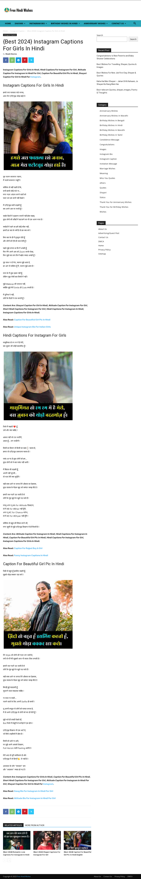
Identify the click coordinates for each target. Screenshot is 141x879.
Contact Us (118, 23)
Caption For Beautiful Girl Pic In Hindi (32, 319)
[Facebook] (6, 60)
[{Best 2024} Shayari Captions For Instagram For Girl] (47, 840)
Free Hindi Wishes (24, 876)
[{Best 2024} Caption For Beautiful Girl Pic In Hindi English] (77, 840)
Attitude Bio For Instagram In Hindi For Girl (35, 798)
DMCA (101, 241)
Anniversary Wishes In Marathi (114, 115)
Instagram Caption (17, 31)
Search (100, 35)
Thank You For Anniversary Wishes (115, 202)
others (103, 183)
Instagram (35, 77)
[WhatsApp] (12, 60)
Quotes (103, 187)
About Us (102, 229)
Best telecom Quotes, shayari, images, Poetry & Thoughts (117, 91)
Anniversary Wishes (94, 23)
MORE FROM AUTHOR (34, 825)
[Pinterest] (25, 60)
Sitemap (102, 253)
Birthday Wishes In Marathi (112, 130)
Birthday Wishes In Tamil (111, 135)
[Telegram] (18, 60)
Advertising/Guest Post (108, 233)
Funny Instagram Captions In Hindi (31, 555)
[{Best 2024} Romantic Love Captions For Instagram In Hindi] (16, 840)
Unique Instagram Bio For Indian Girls (32, 326)
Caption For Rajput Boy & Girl (28, 548)
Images (103, 149)
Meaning (104, 173)
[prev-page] (4, 860)
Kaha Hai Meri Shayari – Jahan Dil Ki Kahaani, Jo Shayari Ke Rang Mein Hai (117, 82)
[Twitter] (31, 60)
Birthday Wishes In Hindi (64, 23)
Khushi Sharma (11, 54)
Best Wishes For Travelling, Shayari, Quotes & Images (116, 65)
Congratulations (107, 144)
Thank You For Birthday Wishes (114, 207)
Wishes (103, 211)
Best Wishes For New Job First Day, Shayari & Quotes (116, 74)
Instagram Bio (37, 23)
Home (8, 23)
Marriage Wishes (107, 168)
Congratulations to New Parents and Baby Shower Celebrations (115, 57)
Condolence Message (109, 139)
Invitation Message (108, 163)
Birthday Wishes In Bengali (112, 120)
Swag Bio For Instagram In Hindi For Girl (33, 791)
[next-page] (9, 860)
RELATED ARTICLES (13, 825)
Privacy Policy (104, 249)
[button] (134, 23)
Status (102, 197)
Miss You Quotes (107, 178)
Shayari (19, 23)
